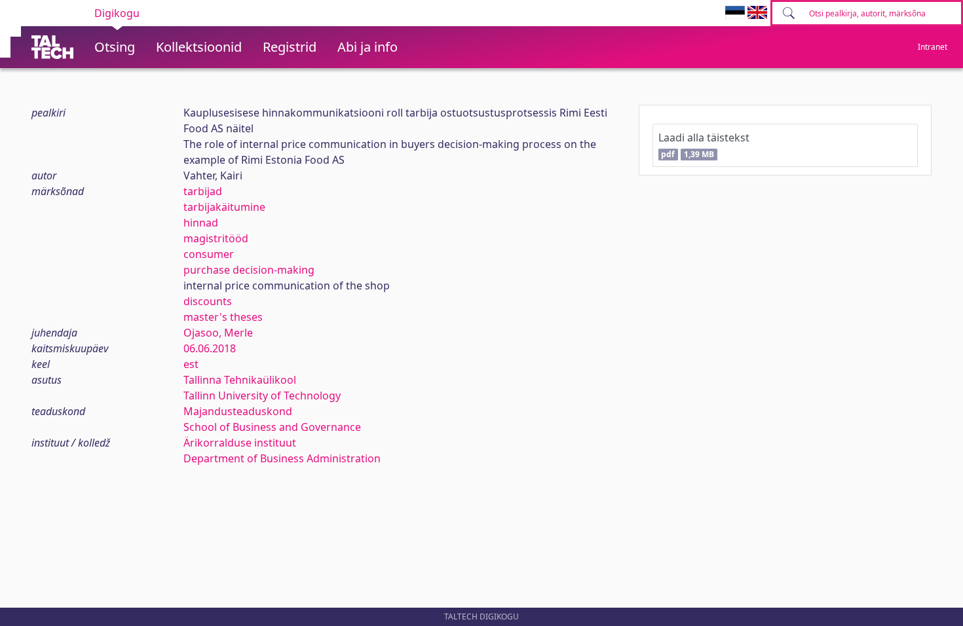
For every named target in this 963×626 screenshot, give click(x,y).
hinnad (200, 222)
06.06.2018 (209, 348)
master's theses (223, 317)
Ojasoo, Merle (218, 332)
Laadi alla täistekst (703, 145)
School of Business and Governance (272, 427)
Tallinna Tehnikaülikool (239, 380)
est (190, 364)
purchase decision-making (248, 270)
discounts (207, 301)
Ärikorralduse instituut (239, 442)
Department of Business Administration (282, 458)
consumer (208, 254)
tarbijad (202, 191)
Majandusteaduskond (237, 411)
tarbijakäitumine (224, 207)
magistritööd (215, 238)
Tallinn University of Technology (262, 395)
